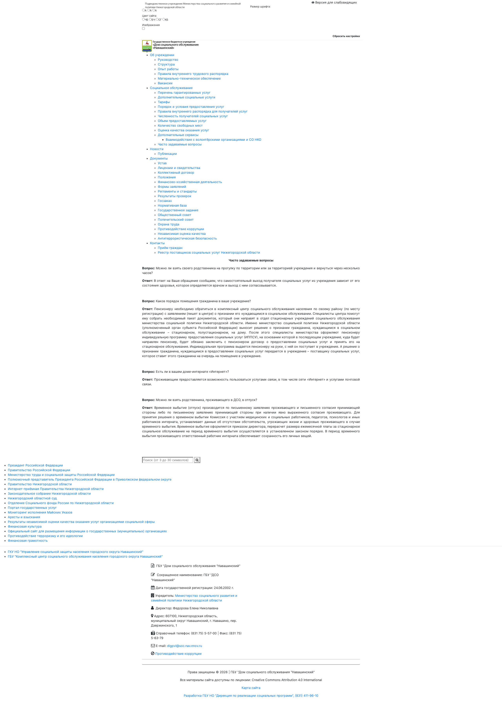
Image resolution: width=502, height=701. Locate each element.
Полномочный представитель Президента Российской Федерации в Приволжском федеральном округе (89, 479)
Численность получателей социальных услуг (193, 116)
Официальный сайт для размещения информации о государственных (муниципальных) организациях (87, 531)
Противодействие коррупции (181, 229)
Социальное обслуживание (171, 88)
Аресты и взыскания (24, 517)
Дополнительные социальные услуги (186, 97)
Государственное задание (178, 210)
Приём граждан (170, 248)
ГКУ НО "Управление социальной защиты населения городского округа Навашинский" (75, 552)
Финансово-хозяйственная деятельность (190, 182)
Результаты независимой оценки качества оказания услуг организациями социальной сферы (81, 522)
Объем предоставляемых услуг (182, 121)
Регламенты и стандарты (177, 191)
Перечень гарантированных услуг (184, 92)
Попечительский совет (176, 219)
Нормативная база (172, 205)
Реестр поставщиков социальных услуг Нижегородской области (209, 252)
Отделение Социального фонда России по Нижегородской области (61, 503)
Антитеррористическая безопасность (187, 238)
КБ (166, 19)
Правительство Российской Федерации (39, 470)
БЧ (153, 19)
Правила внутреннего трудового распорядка (193, 74)
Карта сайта (251, 688)
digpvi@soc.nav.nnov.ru (184, 646)
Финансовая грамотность (28, 540)
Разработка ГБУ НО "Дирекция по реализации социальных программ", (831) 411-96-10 (251, 695)
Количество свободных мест (180, 125)
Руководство (168, 60)
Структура (166, 64)
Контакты (157, 243)
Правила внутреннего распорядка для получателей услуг (202, 111)
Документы (159, 158)
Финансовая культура (25, 526)
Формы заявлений (172, 187)
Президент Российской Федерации (35, 465)
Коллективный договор (176, 172)
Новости (157, 149)
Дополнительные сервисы (178, 135)
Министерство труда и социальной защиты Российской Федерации (61, 475)
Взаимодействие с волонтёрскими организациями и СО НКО (213, 139)
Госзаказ (165, 201)
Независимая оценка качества (182, 234)
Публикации (167, 154)
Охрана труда (168, 224)
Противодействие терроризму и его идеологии (45, 536)
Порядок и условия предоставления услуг (191, 107)
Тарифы (164, 102)
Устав (162, 163)
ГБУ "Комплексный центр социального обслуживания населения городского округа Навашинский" (85, 556)
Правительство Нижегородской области (40, 484)
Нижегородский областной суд (32, 498)
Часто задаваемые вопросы (180, 144)
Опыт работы (168, 69)
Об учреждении (162, 55)
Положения (167, 177)
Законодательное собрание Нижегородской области (49, 493)
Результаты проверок (174, 196)
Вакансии (165, 83)
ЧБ (146, 19)
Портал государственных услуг (32, 508)
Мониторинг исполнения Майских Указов (40, 512)
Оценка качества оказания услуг (183, 130)
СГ (160, 19)
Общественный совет (174, 215)
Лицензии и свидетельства (179, 168)
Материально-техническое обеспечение (189, 78)
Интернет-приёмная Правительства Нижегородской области (56, 489)
